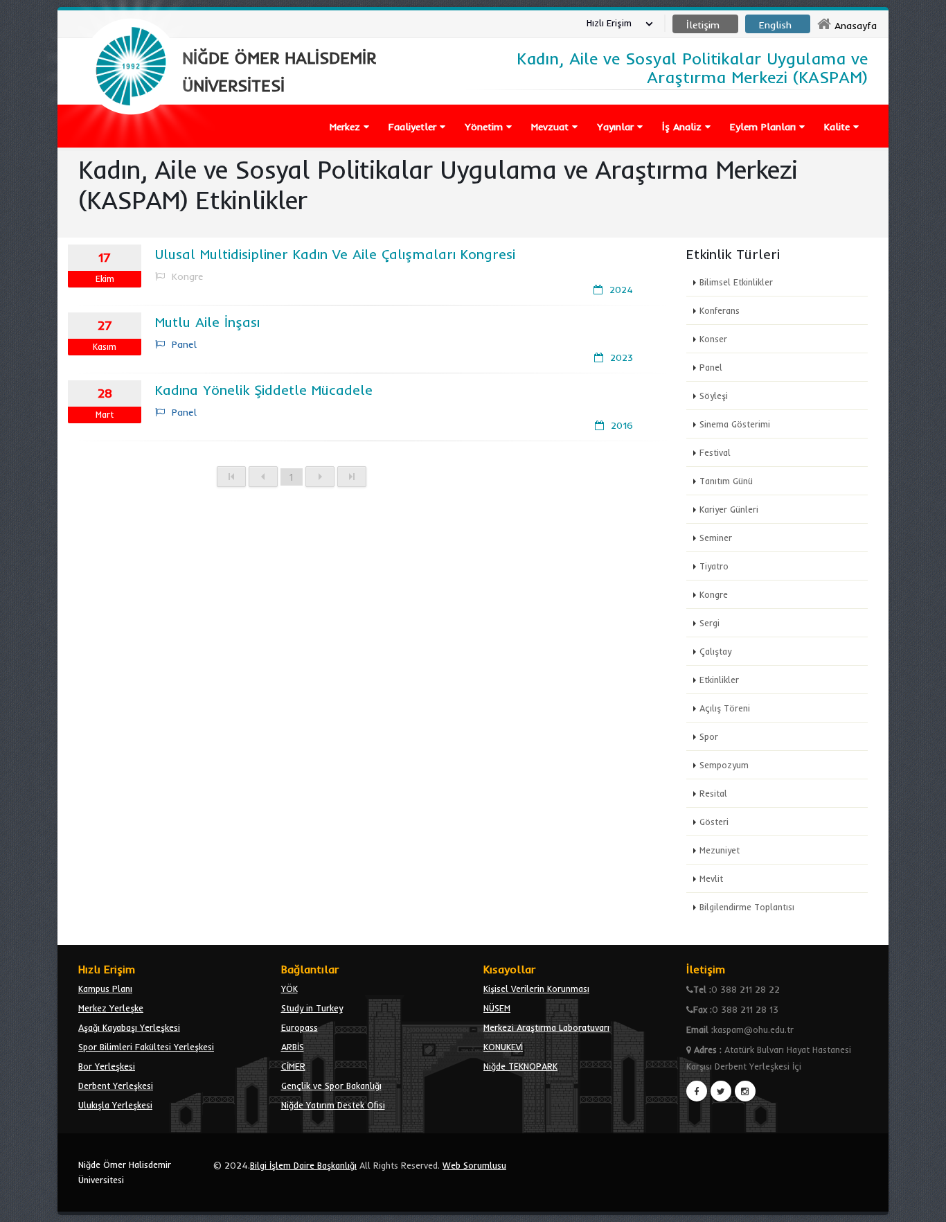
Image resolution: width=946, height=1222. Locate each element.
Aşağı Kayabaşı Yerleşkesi (129, 1027)
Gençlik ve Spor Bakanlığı (331, 1085)
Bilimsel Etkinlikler (736, 281)
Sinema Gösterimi (734, 424)
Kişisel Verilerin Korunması (536, 988)
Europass (299, 1027)
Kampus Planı (105, 988)
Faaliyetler (414, 127)
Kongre (713, 594)
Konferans (719, 310)
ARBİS (292, 1046)
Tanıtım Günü (726, 480)
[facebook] (696, 1091)
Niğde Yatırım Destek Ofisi (333, 1104)
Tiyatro (714, 566)
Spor (708, 736)
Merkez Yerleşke (110, 1007)
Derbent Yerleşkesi (115, 1085)
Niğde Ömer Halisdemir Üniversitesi (124, 1172)
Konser (713, 338)
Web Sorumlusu (474, 1165)
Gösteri (714, 821)
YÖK (289, 988)
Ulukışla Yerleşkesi (115, 1104)
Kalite (838, 127)
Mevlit (711, 878)
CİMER (293, 1066)
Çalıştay (715, 651)
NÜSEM (496, 1007)
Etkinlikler (719, 679)
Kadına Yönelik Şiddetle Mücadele (264, 389)
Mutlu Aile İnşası (207, 321)
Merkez (347, 127)
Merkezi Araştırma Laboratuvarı (546, 1027)
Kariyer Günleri (728, 509)
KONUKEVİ (503, 1046)
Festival (715, 452)
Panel (710, 367)
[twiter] (721, 1091)
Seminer (715, 537)
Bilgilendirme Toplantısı (746, 906)
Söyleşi (713, 395)
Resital (713, 793)
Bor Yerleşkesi (106, 1066)
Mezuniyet (719, 850)
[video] (131, 147)
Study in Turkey (312, 1007)
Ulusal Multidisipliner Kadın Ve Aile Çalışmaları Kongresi (335, 254)
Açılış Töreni (724, 708)
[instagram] (745, 1091)
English (775, 25)
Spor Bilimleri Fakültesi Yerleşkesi (146, 1046)
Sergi (709, 622)
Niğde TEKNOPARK (520, 1066)
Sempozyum (724, 764)
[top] (922, 1205)
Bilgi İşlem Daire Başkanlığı (303, 1165)
